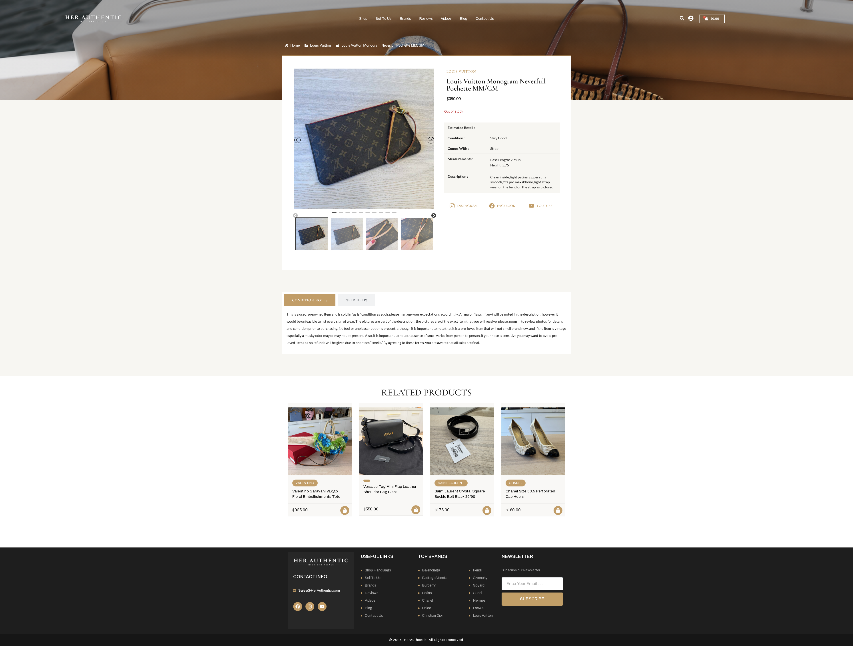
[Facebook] (297, 606)
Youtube (544, 205)
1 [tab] (334, 214)
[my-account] (691, 18)
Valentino (305, 483)
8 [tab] (381, 214)
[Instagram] (309, 606)
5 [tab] (361, 214)
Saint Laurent (451, 483)
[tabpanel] (364, 139)
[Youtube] (322, 606)
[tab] (309, 300)
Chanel (515, 483)
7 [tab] (374, 214)
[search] (682, 18)
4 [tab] (354, 214)
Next (433, 215)
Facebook (506, 205)
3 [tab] (347, 214)
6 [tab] (367, 214)
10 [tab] (394, 214)
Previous (295, 215)
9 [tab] (387, 214)
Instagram (467, 205)
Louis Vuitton (320, 45)
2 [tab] (341, 214)
